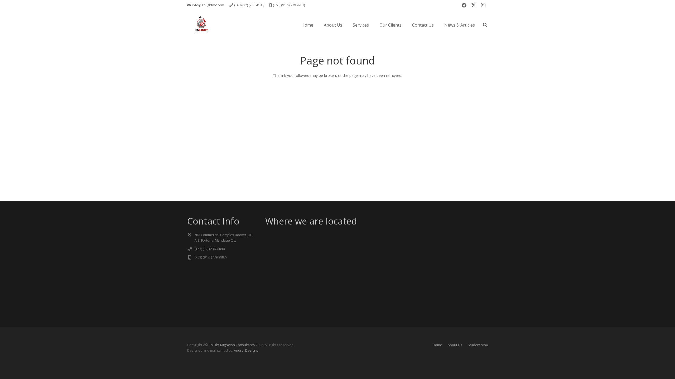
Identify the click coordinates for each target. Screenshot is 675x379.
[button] (372, 24)
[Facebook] (464, 5)
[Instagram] (483, 5)
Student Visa (478, 345)
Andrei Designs (246, 350)
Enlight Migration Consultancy (232, 345)
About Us (455, 345)
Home (437, 345)
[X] (473, 5)
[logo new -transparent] (201, 25)
